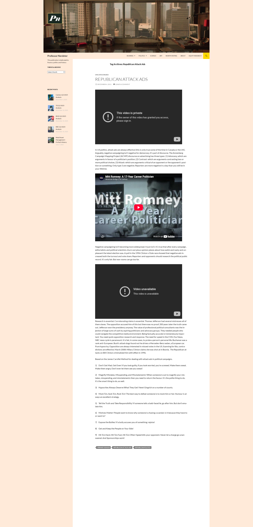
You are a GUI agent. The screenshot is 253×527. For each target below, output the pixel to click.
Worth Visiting (171, 56)
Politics (142, 56)
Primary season (103, 447)
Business (130, 56)
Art (161, 56)
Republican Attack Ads (121, 79)
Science (153, 56)
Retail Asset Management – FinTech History (61, 139)
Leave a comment (122, 84)
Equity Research (195, 56)
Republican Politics (142, 447)
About (183, 56)
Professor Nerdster (57, 55)
